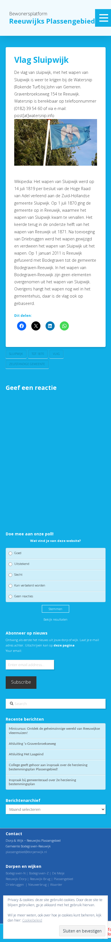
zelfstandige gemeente (27, 364)
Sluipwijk (16, 354)
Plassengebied (63, 879)
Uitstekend (21, 564)
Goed (17, 553)
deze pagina (64, 645)
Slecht (18, 574)
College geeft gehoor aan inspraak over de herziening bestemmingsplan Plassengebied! (48, 767)
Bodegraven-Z (39, 873)
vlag (56, 354)
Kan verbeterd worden (29, 585)
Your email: (14, 650)
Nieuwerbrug (37, 884)
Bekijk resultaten (55, 619)
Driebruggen (15, 884)
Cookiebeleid (32, 920)
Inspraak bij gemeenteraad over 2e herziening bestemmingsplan (42, 782)
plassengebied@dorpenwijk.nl (26, 852)
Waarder (56, 884)
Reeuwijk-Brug (40, 879)
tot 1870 (38, 354)
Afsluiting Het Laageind (26, 754)
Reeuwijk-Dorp (16, 879)
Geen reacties (23, 596)
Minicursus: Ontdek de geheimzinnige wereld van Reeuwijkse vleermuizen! (54, 731)
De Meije (58, 873)
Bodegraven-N (16, 873)
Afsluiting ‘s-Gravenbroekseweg (32, 743)
